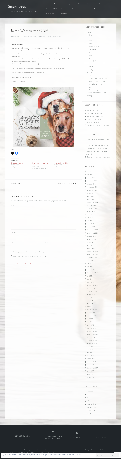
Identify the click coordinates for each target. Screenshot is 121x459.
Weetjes (89, 413)
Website (47, 242)
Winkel (87, 9)
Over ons (102, 4)
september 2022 (92, 257)
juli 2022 (90, 260)
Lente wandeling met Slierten (66, 183)
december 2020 (92, 285)
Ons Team (91, 4)
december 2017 (92, 368)
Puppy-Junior (92, 61)
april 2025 (90, 196)
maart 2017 (91, 374)
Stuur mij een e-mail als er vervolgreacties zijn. (29, 252)
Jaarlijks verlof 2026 (93, 110)
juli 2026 (90, 172)
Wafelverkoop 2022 (17, 183)
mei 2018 (90, 352)
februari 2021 (91, 282)
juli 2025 (90, 193)
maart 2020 (91, 303)
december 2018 (92, 331)
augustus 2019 (92, 316)
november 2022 (92, 254)
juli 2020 (90, 297)
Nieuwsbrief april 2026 (95, 116)
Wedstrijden (76, 9)
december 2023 (92, 230)
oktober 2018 (91, 337)
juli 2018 (90, 346)
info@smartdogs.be (76, 437)
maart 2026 (91, 178)
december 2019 (92, 310)
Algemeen (90, 395)
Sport (90, 87)
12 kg (90, 35)
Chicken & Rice (93, 46)
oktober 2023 (91, 236)
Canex (89, 32)
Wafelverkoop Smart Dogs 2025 (98, 125)
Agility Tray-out (103, 145)
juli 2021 (90, 276)
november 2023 (92, 233)
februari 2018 (91, 362)
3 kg (89, 38)
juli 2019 (90, 319)
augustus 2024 (92, 211)
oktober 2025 (91, 184)
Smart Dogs (17, 6)
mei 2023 (90, 245)
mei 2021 (90, 279)
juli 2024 (90, 215)
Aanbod (57, 4)
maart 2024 (91, 227)
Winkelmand (98, 9)
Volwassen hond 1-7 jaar (97, 93)
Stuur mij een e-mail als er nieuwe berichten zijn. (30, 256)
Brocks (90, 44)
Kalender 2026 (51, 9)
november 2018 (92, 334)
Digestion (91, 75)
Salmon (91, 64)
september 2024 (92, 208)
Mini (89, 58)
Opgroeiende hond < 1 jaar (97, 78)
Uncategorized (56, 36)
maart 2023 (91, 248)
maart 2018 (91, 359)
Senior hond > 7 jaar (95, 84)
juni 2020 (90, 300)
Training (89, 96)
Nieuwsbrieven (46, 36)
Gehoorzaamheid (93, 398)
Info (88, 401)
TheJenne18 (91, 145)
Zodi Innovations (106, 450)
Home (48, 4)
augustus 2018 (92, 343)
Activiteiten (91, 392)
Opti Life (90, 73)
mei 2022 (90, 267)
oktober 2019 (91, 313)
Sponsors (64, 9)
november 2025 (92, 181)
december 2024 (92, 202)
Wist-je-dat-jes (51, 14)
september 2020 (92, 291)
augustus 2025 (92, 190)
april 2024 (90, 224)
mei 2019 (90, 322)
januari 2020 (91, 307)
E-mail (13, 242)
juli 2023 (90, 242)
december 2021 (92, 273)
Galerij (80, 4)
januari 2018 (91, 365)
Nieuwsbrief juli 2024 (61, 163)
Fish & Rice (92, 49)
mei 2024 (90, 221)
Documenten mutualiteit (101, 157)
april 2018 (90, 356)
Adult (90, 41)
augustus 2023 (92, 239)
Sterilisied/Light (93, 90)
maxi (90, 55)
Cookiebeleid (46, 456)
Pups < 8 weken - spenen (97, 81)
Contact (64, 14)
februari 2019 (91, 328)
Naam (13, 233)
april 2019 (90, 325)
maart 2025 (91, 199)
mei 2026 (90, 175)
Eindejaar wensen (17, 163)
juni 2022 (90, 264)
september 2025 (92, 187)
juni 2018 (90, 349)
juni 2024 (90, 218)
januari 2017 (91, 377)
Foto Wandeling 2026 (94, 113)
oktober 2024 (91, 205)
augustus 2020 (92, 294)
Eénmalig (90, 70)
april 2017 (90, 371)
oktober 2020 (91, 288)
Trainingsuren (69, 4)
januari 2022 (91, 270)
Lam (89, 52)
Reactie (14, 205)
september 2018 (92, 340)
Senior (90, 67)
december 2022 (92, 251)
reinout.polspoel (30, 36)
